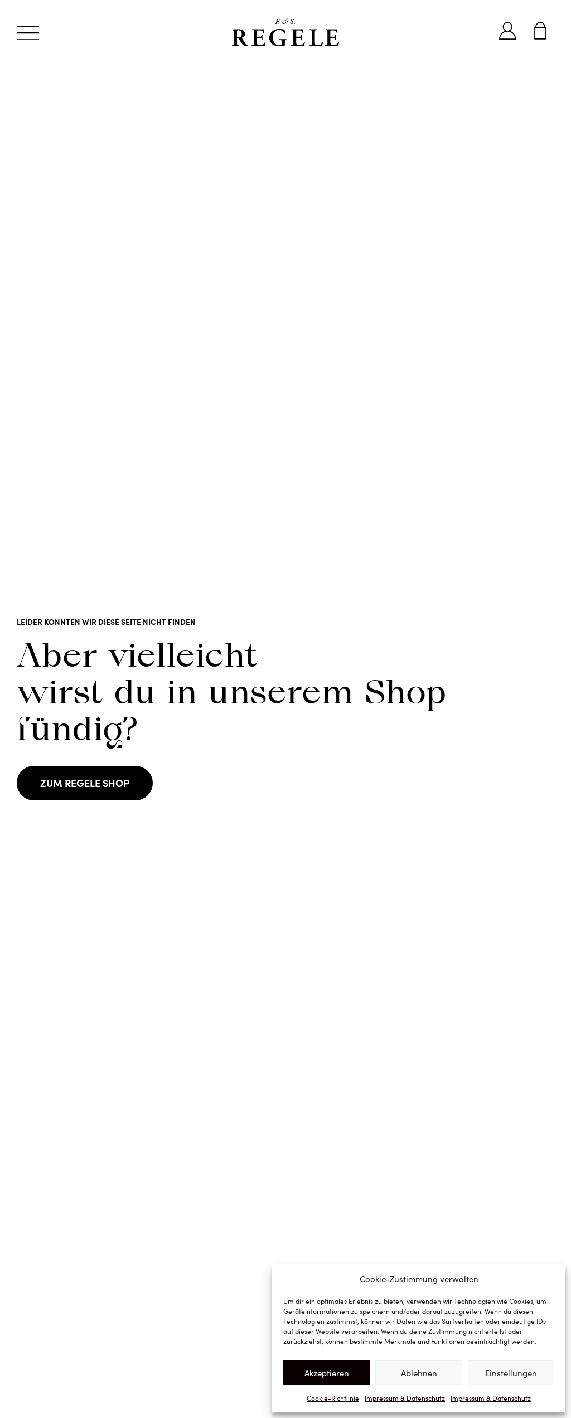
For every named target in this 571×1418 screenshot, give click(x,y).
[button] (28, 32)
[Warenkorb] (540, 31)
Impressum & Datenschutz (405, 1397)
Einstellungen (511, 1372)
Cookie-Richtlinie (333, 1397)
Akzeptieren (326, 1372)
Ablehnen (419, 1372)
